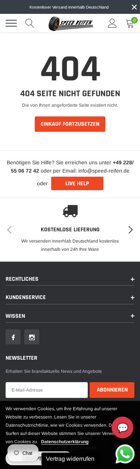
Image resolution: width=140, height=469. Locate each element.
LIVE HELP (77, 184)
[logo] (71, 23)
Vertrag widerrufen (70, 459)
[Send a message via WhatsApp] (125, 454)
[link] (13, 336)
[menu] (11, 23)
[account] (112, 23)
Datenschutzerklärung (64, 441)
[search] (29, 23)
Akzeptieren (39, 459)
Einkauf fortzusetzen (70, 124)
